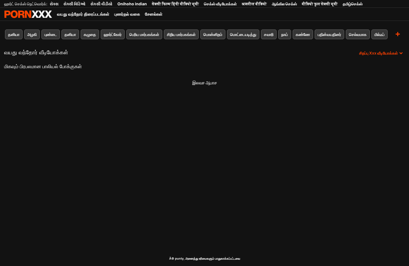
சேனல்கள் (153, 14)
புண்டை (51, 34)
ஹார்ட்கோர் (113, 34)
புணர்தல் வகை (127, 14)
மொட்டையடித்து (243, 34)
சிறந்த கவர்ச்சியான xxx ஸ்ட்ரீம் (28, 14)
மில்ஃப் (379, 34)
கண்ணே (303, 34)
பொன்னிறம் (212, 34)
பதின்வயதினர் (329, 34)
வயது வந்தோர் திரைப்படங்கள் (83, 14)
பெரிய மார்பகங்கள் (144, 34)
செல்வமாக (358, 34)
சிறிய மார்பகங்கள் (181, 34)
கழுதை (90, 34)
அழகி (32, 34)
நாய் (284, 34)
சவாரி (269, 34)
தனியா (13, 34)
